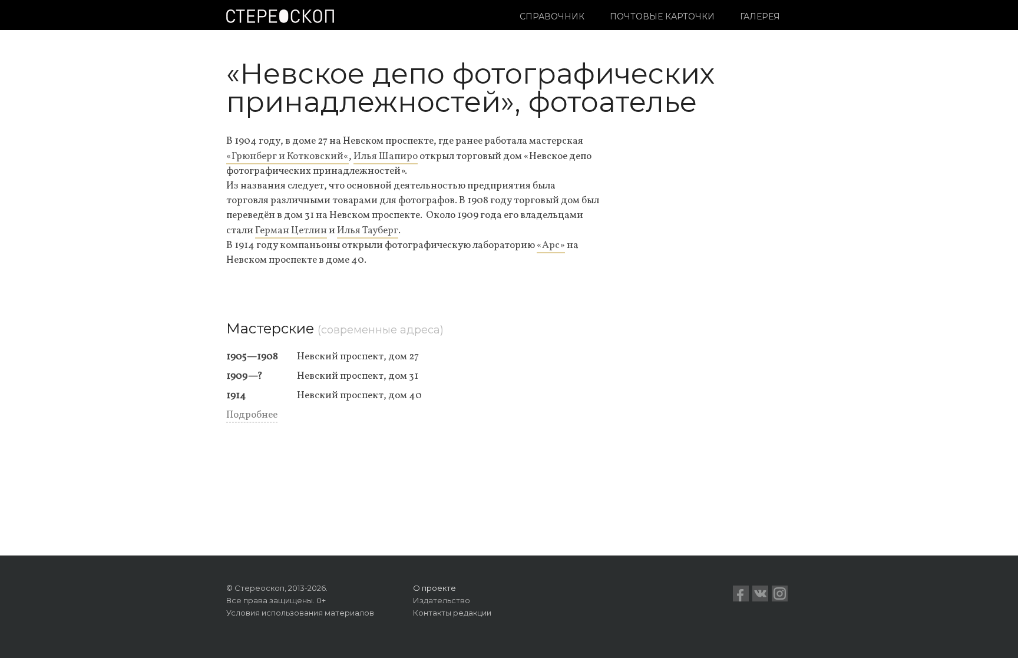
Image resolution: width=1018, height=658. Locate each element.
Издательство (441, 600)
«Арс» (551, 245)
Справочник (552, 16)
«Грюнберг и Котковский (284, 156)
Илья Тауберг (367, 230)
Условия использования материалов (300, 612)
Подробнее (251, 415)
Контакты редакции (452, 612)
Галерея (760, 16)
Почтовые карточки (662, 16)
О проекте (434, 588)
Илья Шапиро (385, 156)
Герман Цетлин (291, 230)
